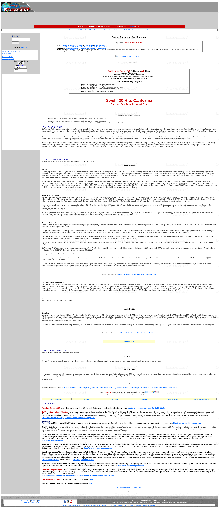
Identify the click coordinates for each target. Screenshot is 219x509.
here (90, 483)
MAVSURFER (116, 399)
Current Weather (92, 48)
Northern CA (65, 45)
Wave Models (102, 48)
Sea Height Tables (7, 57)
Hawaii (81, 45)
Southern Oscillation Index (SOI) (155, 388)
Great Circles (146, 29)
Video (153, 29)
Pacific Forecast (118, 29)
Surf (101, 29)
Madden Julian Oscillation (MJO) (104, 388)
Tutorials (139, 29)
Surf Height (152, 274)
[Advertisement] (127, 7)
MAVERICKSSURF (56, 399)
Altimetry (105, 29)
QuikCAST (127, 29)
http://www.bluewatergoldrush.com (98, 448)
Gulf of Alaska (88, 45)
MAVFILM (86, 399)
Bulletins (80, 29)
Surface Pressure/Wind (133, 274)
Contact (23, 501)
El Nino (134, 29)
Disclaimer (34, 501)
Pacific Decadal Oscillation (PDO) (129, 388)
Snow (111, 29)
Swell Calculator (6, 53)
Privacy (40, 501)
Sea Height (144, 274)
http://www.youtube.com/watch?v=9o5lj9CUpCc (146, 408)
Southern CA (74, 45)
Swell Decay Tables (7, 55)
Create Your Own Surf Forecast (11, 51)
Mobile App (24, 47)
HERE (131, 26)
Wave (91, 29)
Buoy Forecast (73, 29)
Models (87, 29)
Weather (96, 29)
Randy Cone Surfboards (201, 399)
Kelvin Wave (172, 388)
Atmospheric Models (72, 48)
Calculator (153, 505)
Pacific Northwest (99, 45)
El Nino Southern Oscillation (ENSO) (77, 388)
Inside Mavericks (173, 399)
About (28, 501)
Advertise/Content (29, 502)
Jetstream (122, 332)
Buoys (66, 29)
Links (37, 502)
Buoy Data (83, 48)
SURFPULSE (145, 399)
